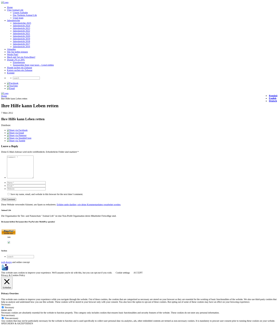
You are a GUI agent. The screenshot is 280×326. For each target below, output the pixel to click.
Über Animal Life (15, 10)
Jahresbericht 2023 (21, 28)
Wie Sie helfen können (17, 52)
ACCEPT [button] (138, 272)
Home (10, 7)
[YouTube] (12, 86)
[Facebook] (12, 83)
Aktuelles (11, 49)
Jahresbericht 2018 (21, 41)
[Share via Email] (15, 133)
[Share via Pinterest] (16, 135)
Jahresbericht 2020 (21, 36)
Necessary (9, 307)
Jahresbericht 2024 (21, 25)
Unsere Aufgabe (20, 12)
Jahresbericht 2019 (21, 39)
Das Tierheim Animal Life (25, 15)
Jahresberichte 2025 (22, 23)
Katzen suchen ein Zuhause (19, 70)
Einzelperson (19, 62)
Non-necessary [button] (8, 315)
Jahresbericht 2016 (21, 46)
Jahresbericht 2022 (21, 31)
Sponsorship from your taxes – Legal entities (33, 65)
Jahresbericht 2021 (21, 33)
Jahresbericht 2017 (21, 44)
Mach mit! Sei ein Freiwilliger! (21, 57)
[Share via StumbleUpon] (19, 138)
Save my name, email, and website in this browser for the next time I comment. (46, 194)
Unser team (18, 18)
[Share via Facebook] (17, 130)
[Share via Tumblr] (16, 140)
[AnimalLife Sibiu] (4, 2)
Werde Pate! (12, 54)
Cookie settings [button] (123, 272)
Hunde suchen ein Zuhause (19, 67)
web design (6, 262)
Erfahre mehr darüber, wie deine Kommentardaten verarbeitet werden (88, 204)
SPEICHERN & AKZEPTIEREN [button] (17, 323)
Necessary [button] (6, 304)
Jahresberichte (13, 20)
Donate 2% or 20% (16, 60)
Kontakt (10, 73)
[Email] (11, 88)
